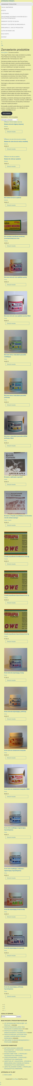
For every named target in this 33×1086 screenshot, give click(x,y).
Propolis (6, 240)
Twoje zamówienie (7, 7)
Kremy (5, 279)
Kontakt (4, 37)
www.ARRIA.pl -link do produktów (12, 27)
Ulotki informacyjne (8, 30)
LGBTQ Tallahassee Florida (13, 1067)
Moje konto (5, 34)
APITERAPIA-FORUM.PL (8, 1)
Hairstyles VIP (9, 1061)
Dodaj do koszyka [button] (11, 131)
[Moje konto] (1, 41)
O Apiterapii (5, 13)
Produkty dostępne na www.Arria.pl (13, 24)
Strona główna (4, 52)
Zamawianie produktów (8, 4)
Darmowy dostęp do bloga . (10, 21)
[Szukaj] (1, 43)
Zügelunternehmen (10, 1057)
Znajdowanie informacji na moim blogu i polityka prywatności (14, 17)
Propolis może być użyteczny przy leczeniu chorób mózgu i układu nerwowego (15, 1036)
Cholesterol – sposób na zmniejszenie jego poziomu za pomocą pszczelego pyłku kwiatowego (17, 1063)
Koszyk (3, 10)
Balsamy (6, 126)
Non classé (8, 1075)
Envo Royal (15, 1079)
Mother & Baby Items (10, 1053)
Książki (5, 479)
